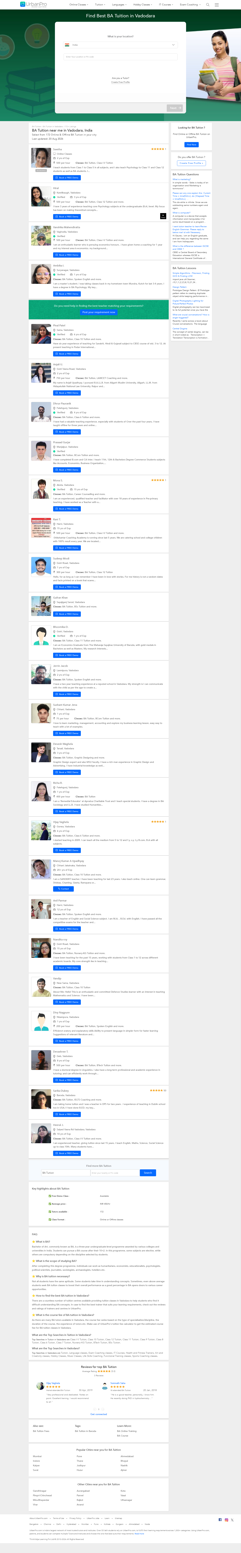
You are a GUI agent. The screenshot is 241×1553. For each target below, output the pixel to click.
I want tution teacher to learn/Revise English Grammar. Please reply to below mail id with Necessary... (190, 229)
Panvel (80, 1495)
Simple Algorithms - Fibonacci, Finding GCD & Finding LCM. (191, 275)
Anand (80, 1504)
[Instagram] (226, 1521)
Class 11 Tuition (82, 640)
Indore (36, 1460)
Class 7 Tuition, (64, 1342)
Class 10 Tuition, (96, 1339)
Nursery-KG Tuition (84, 953)
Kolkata (107, 1524)
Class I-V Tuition (105, 240)
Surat (35, 1470)
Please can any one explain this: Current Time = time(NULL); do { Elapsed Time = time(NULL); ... (191, 196)
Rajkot (80, 1499)
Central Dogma (180, 328)
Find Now (191, 144)
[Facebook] (220, 1521)
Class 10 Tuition (82, 339)
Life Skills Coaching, (93, 1356)
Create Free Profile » (191, 163)
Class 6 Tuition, (48, 1342)
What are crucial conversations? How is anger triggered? (191, 316)
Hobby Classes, (59, 1356)
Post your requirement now (98, 312)
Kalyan (36, 1465)
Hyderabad (71, 1524)
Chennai (47, 1524)
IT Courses (165, 4)
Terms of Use (58, 1518)
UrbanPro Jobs (93, 1518)
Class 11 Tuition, (131, 1339)
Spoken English (82, 279)
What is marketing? (182, 179)
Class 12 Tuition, (114, 1339)
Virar (35, 1504)
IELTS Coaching (82, 1099)
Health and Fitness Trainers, (140, 1352)
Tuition (99, 4)
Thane (80, 1460)
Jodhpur (81, 1465)
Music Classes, (75, 1356)
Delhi (58, 1524)
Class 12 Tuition (105, 201)
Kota (123, 1490)
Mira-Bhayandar (41, 1499)
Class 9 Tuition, (148, 1339)
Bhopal (124, 1460)
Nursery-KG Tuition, (82, 1342)
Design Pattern (180, 287)
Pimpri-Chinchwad (42, 1495)
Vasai (123, 1495)
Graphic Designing (84, 757)
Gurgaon (119, 1524)
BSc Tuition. (115, 1342)
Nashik (124, 1465)
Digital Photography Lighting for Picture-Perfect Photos (188, 302)
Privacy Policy (75, 1518)
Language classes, (79, 1352)
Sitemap (118, 1518)
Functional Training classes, (118, 1356)
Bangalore (34, 1524)
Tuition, (65, 1352)
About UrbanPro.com (39, 1518)
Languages (118, 4)
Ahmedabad (127, 1456)
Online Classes (78, 4)
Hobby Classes (141, 4)
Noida (147, 1524)
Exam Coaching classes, (101, 1352)
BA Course (122, 1435)
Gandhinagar (39, 1490)
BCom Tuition (81, 455)
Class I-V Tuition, (79, 1339)
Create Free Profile (120, 82)
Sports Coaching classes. (145, 1356)
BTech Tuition (104, 1065)
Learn (107, 1518)
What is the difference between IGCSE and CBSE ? (191, 248)
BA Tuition (37, 126)
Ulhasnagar (126, 1499)
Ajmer (124, 1470)
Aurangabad (83, 1490)
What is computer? (181, 212)
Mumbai (37, 1456)
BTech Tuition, (101, 1342)
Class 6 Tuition (82, 417)
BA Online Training (127, 1431)
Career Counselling (84, 494)
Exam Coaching (189, 4)
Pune (79, 1456)
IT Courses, (120, 1352)
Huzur (80, 1470)
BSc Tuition (80, 606)
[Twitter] (232, 1520)
